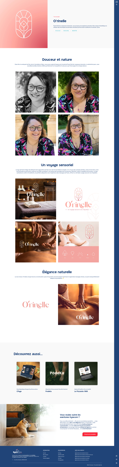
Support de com (61, 456)
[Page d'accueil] (117, 5)
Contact (44, 456)
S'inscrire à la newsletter (90, 434)
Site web (59, 458)
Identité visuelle (61, 454)
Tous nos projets (57, 16)
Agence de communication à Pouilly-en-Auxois (84, 454)
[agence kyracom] (117, 460)
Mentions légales (46, 458)
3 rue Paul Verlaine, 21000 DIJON (20, 459)
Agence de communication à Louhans (82, 458)
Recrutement (45, 454)
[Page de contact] (117, 457)
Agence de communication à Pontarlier (82, 456)
